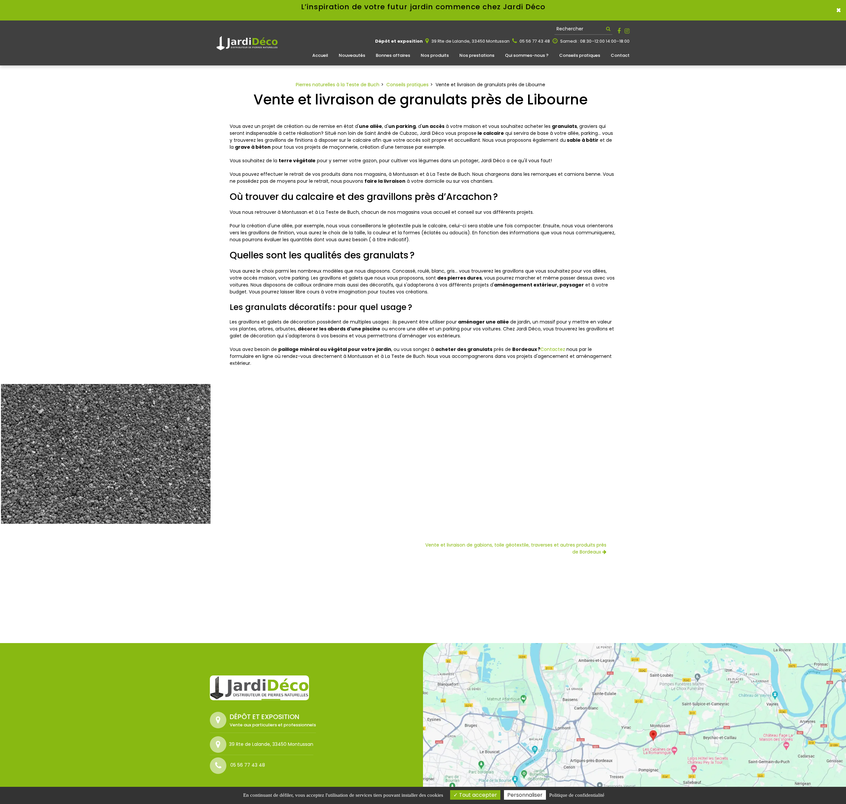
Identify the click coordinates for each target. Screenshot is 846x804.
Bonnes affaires (393, 55)
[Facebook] (619, 31)
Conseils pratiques (579, 55)
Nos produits (435, 55)
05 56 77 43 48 (534, 41)
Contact (620, 55)
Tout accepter (477, 795)
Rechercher (570, 28)
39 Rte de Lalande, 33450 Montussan (470, 41)
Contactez (552, 349)
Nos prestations (476, 55)
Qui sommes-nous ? (527, 55)
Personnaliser (525, 795)
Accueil (320, 55)
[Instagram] (627, 31)
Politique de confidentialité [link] (576, 795)
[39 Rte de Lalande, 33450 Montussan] (219, 744)
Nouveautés (352, 55)
